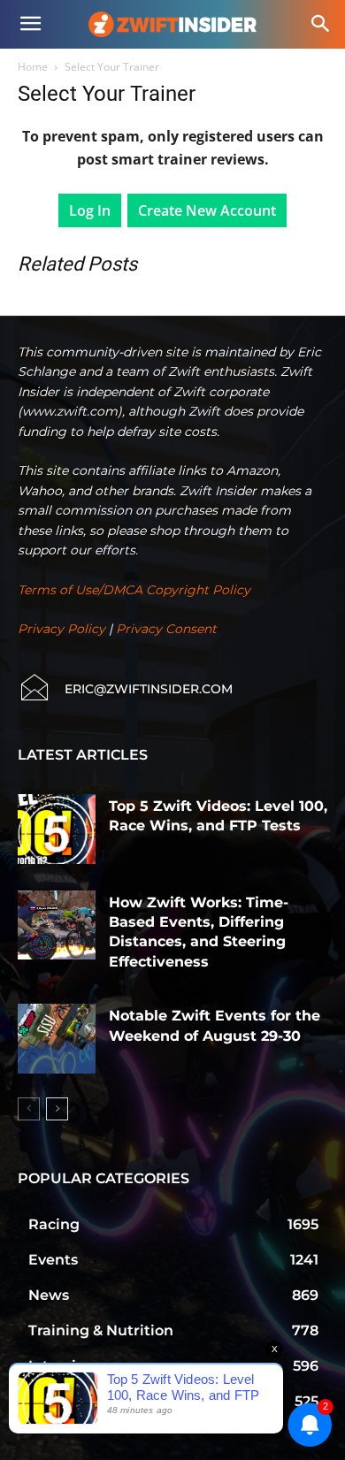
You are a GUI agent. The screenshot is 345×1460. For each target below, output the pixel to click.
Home (33, 66)
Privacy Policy (61, 629)
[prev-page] (29, 1108)
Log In (90, 210)
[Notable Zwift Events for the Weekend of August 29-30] (57, 1039)
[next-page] (57, 1108)
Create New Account (207, 210)
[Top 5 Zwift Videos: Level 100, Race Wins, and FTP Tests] (57, 829)
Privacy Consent (166, 629)
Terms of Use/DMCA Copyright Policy (134, 590)
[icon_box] (125, 688)
